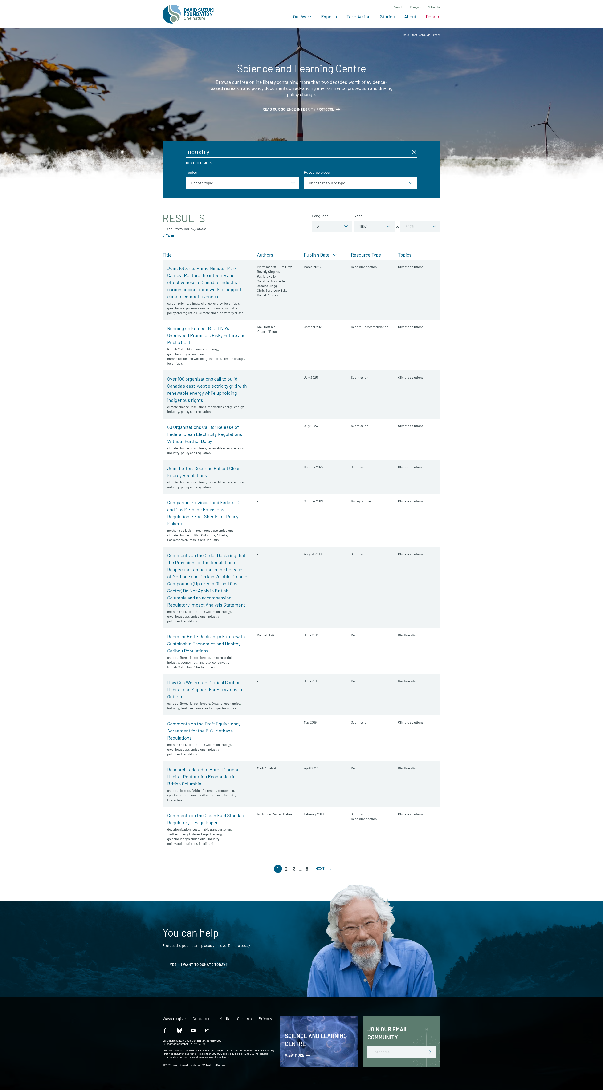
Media (224, 1018)
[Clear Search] (414, 152)
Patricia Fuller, (267, 276)
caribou (172, 658)
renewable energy (205, 349)
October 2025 (313, 327)
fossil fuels (232, 303)
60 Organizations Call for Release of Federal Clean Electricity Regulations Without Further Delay (204, 434)
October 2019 (313, 501)
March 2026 (312, 267)
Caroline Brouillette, (271, 281)
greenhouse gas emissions (186, 308)
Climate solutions (411, 267)
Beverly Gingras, (268, 271)
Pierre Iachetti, (267, 267)
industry (231, 308)
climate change (201, 303)
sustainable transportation (211, 829)
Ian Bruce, (264, 814)
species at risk (222, 658)
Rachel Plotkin (267, 635)
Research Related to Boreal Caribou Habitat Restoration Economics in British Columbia (203, 776)
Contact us (202, 1018)
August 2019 (313, 554)
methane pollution (180, 530)
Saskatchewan (177, 540)
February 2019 (314, 814)
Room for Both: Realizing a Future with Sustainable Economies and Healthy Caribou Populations (206, 643)
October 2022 (314, 467)
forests (205, 658)
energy (218, 303)
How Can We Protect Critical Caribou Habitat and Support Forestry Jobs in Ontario (204, 689)
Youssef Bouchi (268, 332)
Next (320, 868)
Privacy (265, 1018)
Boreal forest (189, 658)
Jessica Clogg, (267, 286)
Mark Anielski (266, 768)
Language (320, 215)
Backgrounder (361, 501)
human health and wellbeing (187, 359)
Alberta (222, 535)
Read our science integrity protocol (298, 109)
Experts (329, 16)
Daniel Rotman (267, 295)
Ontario (210, 667)
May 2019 (310, 722)
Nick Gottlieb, (267, 327)
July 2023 (311, 426)
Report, (356, 327)
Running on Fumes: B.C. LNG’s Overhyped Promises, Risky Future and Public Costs (206, 335)
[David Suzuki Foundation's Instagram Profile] (207, 1030)
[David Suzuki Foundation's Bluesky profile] (179, 1030)
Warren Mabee (282, 814)
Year (358, 215)
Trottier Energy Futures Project (189, 834)
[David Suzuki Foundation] (188, 14)
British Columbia (179, 349)
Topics (191, 172)
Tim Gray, (285, 267)
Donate (433, 16)
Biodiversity (407, 635)
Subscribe (434, 7)
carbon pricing (177, 303)
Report (356, 635)
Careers (244, 1018)
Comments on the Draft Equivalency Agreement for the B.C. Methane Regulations (203, 730)
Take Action (358, 16)
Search (398, 7)
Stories (387, 16)
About (410, 16)
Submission (359, 377)
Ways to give (174, 1018)
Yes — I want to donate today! (199, 964)
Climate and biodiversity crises (221, 313)
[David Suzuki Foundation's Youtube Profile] (193, 1030)
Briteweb (221, 1064)
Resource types (317, 172)
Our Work (302, 16)
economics (215, 308)
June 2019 (311, 635)
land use (205, 662)
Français (415, 7)
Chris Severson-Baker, (273, 290)
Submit (430, 1052)
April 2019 (311, 768)
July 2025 (311, 377)
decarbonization (179, 829)
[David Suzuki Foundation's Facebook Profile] (164, 1030)
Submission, (360, 814)
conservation (221, 662)
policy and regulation (182, 313)
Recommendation (364, 267)
